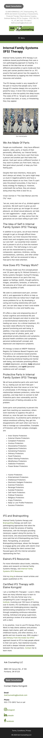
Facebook (10, 721)
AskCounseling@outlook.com (15, 695)
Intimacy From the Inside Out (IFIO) (20, 638)
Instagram (11, 710)
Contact (28, 648)
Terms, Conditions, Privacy (21, 731)
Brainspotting (8, 523)
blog (11, 576)
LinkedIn (10, 716)
